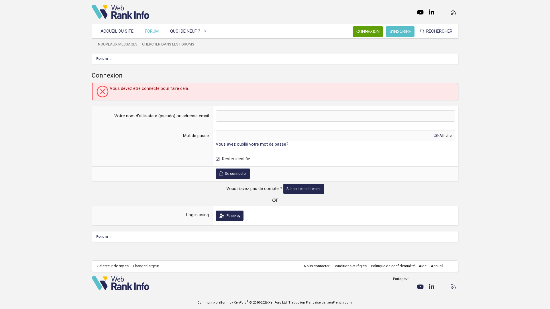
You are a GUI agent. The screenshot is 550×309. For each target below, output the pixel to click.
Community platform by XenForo (242, 302)
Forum (152, 31)
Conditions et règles (350, 266)
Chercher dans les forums (168, 44)
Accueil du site (117, 31)
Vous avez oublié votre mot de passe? (252, 144)
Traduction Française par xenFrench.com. (320, 302)
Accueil (437, 266)
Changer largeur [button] (146, 266)
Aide (423, 266)
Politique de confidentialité (393, 266)
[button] (205, 31)
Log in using (197, 214)
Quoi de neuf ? (185, 31)
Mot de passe (196, 135)
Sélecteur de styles (113, 266)
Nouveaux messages (118, 44)
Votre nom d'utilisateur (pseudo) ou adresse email (161, 115)
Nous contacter (316, 266)
